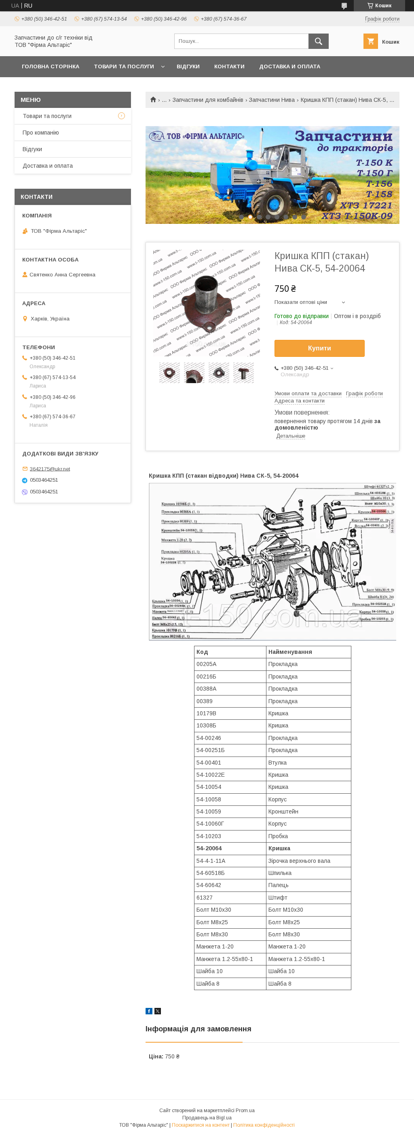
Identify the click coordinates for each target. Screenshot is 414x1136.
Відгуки (188, 66)
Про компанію (41, 132)
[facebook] (149, 1012)
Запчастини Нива (272, 100)
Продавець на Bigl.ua (207, 1118)
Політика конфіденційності (264, 1125)
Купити (319, 348)
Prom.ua (245, 1110)
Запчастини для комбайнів (208, 100)
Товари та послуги (124, 66)
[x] (157, 1012)
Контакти (229, 66)
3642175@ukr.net (50, 469)
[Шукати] (318, 41)
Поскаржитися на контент (201, 1125)
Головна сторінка (50, 66)
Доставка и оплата (289, 66)
